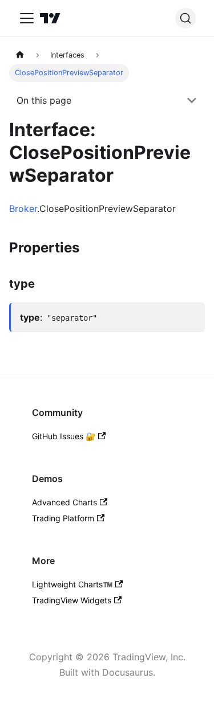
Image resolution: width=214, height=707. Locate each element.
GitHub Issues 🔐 (63, 436)
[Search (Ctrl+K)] (185, 18)
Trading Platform (63, 518)
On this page (44, 100)
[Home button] (50, 18)
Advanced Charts (64, 502)
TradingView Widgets (71, 600)
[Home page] (20, 55)
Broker (23, 208)
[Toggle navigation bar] (26, 18)
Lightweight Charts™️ (72, 584)
